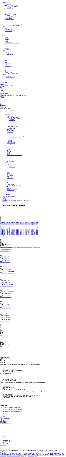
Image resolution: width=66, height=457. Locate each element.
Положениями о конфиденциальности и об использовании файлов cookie (44, 450)
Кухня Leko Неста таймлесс (5, 306)
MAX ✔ (1, 247)
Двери (3, 26)
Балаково (12, 453)
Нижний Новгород (38, 454)
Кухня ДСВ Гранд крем (5, 413)
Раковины (6, 12)
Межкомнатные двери (8, 29)
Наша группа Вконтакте (4, 424)
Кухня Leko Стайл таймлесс (5, 317)
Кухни (8, 53)
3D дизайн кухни (15, 247)
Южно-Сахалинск (31, 456)
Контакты (4, 201)
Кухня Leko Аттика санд (5, 276)
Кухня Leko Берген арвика (5, 256)
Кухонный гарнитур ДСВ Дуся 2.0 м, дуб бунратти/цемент (11, 411)
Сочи (54, 455)
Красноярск (15, 454)
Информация (4, 199)
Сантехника (4, 2)
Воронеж (41, 453)
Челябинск (22, 456)
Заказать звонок (3, 107)
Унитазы (6, 11)
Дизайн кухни (12, 196)
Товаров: (2, 98)
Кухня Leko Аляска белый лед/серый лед (8, 271)
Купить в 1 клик (28, 247)
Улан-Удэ (63, 455)
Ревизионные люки (8, 48)
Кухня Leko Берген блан (5, 258)
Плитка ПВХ (7, 39)
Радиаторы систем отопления (10, 77)
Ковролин (6, 40)
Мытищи (32, 454)
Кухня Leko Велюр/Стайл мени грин (7, 291)
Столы (6, 65)
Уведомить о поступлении (35, 247)
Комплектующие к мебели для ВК (13, 22)
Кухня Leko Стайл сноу (5, 315)
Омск (2, 455)
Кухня (6, 52)
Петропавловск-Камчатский (23, 455)
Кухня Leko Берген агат (5, 254)
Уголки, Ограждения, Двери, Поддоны (11, 5)
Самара (45, 455)
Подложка (6, 41)
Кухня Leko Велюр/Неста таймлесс (7, 289)
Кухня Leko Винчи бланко (5, 295)
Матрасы (6, 62)
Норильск (59, 454)
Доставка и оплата (5, 198)
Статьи (21, 200)
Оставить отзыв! (3, 401)
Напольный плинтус (8, 42)
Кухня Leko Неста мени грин (6, 302)
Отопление (4, 74)
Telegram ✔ (10, 247)
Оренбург (5, 455)
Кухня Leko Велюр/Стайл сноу (6, 293)
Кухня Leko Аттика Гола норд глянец (7, 273)
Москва (29, 454)
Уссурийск (2, 456)
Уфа (5, 456)
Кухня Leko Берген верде (5, 251)
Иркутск (6, 93)
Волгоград (37, 453)
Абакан (2, 453)
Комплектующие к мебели (11, 179)
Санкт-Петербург (50, 455)
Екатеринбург (49, 453)
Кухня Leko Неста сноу (5, 304)
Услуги (3, 195)
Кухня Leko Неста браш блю (6, 297)
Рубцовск (41, 455)
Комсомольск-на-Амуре (4, 454)
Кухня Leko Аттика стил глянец (6, 278)
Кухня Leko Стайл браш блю (6, 308)
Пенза (14, 455)
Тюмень (59, 455)
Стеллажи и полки (8, 66)
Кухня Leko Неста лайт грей (6, 300)
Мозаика (6, 47)
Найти (11, 85)
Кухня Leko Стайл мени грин (6, 313)
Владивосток (33, 453)
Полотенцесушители (8, 18)
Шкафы (6, 60)
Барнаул (15, 453)
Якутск (36, 456)
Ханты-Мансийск (14, 456)
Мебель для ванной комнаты (10, 59)
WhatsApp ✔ (5, 247)
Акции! (3, 197)
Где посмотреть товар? (6, 200)
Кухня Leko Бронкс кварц (5, 267)
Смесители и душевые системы (10, 14)
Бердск (18, 453)
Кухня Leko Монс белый (5, 260)
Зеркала (6, 64)
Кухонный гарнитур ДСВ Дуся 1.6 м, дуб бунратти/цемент (11, 407)
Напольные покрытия (6, 35)
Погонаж (6, 34)
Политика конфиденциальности (6, 423)
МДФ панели (7, 70)
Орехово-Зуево (9, 455)
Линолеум (6, 38)
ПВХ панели (7, 69)
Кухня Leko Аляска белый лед (6, 269)
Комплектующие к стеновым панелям (11, 73)
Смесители (8, 15)
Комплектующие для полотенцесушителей (14, 24)
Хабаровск (9, 456)
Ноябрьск (63, 454)
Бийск (21, 453)
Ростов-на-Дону (36, 455)
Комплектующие (7, 20)
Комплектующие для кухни (11, 58)
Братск (28, 453)
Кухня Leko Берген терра (5, 280)
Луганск (22, 454)
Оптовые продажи (26, 200)
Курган (18, 454)
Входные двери (7, 28)
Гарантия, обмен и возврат (15, 200)
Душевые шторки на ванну (13, 121)
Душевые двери (9, 7)
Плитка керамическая (8, 45)
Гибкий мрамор (7, 71)
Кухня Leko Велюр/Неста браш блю (7, 284)
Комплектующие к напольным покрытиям (12, 43)
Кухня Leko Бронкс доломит (6, 282)
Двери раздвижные (10, 144)
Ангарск (5, 453)
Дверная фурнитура (8, 33)
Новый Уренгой (55, 454)
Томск (57, 455)
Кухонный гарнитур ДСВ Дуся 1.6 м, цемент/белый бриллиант (12, 409)
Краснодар (11, 454)
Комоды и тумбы (8, 63)
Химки (18, 456)
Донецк (45, 453)
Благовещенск (24, 453)
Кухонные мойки (8, 13)
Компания (4, 439)
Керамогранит (7, 46)
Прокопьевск (30, 455)
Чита (25, 456)
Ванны (6, 10)
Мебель (3, 50)
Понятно (2, 451)
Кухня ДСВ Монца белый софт (6, 414)
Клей (5, 81)
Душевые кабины (8, 4)
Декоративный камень (8, 72)
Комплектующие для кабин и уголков (13, 25)
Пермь (17, 455)
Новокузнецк (44, 454)
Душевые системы (10, 16)
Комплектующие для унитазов (12, 23)
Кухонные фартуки (10, 56)
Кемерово (61, 453)
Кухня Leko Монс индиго (5, 265)
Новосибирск (49, 454)
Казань (58, 453)
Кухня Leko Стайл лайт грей (6, 311)
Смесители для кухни (10, 57)
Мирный (26, 454)
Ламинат (6, 37)
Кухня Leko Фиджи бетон (5, 321)
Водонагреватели (8, 17)
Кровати (6, 61)
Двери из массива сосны (9, 30)
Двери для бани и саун (8, 31)
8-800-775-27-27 (3, 106)
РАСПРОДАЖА (5, 82)
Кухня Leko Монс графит (5, 262)
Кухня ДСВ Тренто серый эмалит (6, 416)
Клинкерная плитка (8, 49)
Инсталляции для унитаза (9, 19)
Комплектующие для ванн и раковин (13, 21)
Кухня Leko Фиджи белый (5, 319)
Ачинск (8, 453)
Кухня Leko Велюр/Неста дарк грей (7, 286)
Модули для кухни (10, 54)
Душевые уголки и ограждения (12, 6)
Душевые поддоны (10, 8)
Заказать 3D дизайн (5, 196)
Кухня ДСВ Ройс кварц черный (6, 418)
